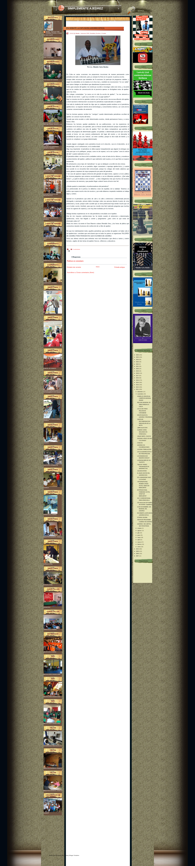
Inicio (97, 267)
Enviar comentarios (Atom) (85, 272)
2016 (137, 378)
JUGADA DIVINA (142, 471)
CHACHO (140, 443)
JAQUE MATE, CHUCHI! (144, 436)
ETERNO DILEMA (142, 517)
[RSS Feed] (61, 8)
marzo (139, 542)
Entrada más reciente (74, 267)
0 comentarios (76, 249)
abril (138, 539)
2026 (137, 355)
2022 (137, 364)
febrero (139, 544)
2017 (137, 375)
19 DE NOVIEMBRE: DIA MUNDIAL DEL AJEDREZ (144, 508)
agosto (139, 530)
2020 (137, 368)
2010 (137, 549)
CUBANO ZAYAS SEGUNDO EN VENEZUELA (142, 432)
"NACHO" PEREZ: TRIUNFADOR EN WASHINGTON (143, 466)
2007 (137, 556)
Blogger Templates (74, 855)
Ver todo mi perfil (48, 35)
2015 (137, 380)
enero (139, 546)
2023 (137, 361)
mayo (139, 537)
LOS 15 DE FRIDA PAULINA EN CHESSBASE (142, 410)
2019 (137, 371)
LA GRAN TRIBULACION (144, 449)
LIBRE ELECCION (142, 427)
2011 (137, 389)
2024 (137, 359)
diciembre (140, 391)
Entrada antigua (119, 267)
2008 (137, 553)
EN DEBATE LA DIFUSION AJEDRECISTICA (85, 28)
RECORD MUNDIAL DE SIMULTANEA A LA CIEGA (144, 404)
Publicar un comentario (75, 261)
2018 (137, 373)
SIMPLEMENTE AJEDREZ (85, 8)
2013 (137, 384)
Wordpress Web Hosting (62, 855)
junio (138, 535)
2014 (137, 382)
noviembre (140, 394)
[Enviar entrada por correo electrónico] (68, 251)
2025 (137, 357)
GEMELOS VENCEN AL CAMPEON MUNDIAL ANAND (144, 398)
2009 (137, 551)
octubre (139, 528)
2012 (137, 387)
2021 (137, 366)
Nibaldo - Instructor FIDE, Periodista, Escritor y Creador (54, 32)
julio (138, 533)
